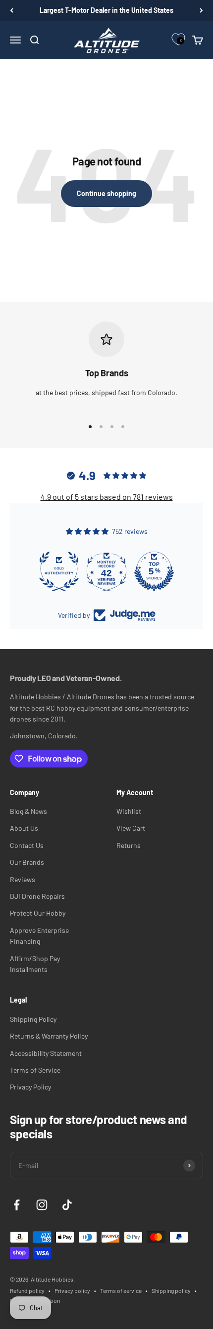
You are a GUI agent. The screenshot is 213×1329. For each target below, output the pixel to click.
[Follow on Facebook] (16, 1204)
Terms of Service (35, 1070)
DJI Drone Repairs (37, 896)
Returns (128, 845)
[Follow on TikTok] (67, 1204)
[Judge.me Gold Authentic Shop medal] (59, 571)
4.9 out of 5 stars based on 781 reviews (107, 496)
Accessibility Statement (46, 1053)
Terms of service (121, 1290)
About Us (24, 828)
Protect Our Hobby (37, 913)
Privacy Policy (30, 1087)
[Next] (201, 10)
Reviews (22, 879)
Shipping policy (171, 1290)
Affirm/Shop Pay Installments (35, 963)
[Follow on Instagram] (42, 1204)
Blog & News (28, 811)
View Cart (130, 828)
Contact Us (27, 845)
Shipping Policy (33, 1019)
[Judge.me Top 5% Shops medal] (154, 571)
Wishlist (128, 811)
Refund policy (27, 1290)
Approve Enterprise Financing (39, 935)
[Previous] (11, 10)
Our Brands (27, 862)
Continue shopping (106, 193)
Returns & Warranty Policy (49, 1036)
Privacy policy (72, 1290)
